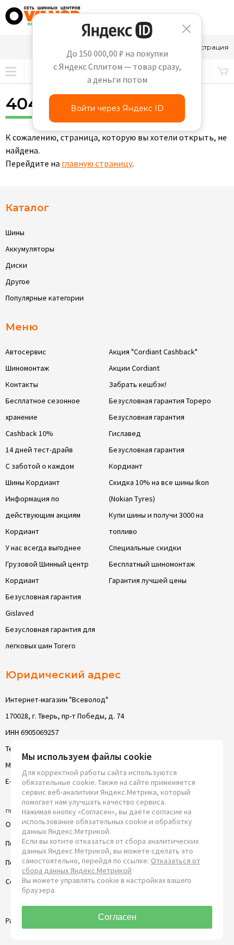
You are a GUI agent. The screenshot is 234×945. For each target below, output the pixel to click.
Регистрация (206, 47)
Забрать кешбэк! (138, 384)
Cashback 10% (29, 433)
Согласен (117, 917)
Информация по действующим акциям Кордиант (43, 515)
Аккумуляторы (29, 249)
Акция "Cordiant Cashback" (153, 352)
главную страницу (96, 163)
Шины (14, 232)
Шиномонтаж (27, 368)
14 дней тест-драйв (39, 450)
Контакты (21, 384)
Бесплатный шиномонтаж (152, 564)
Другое (17, 281)
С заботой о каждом (39, 466)
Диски (16, 265)
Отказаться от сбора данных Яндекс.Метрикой (111, 865)
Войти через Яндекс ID (117, 108)
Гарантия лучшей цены (148, 580)
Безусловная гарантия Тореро (160, 401)
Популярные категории (44, 298)
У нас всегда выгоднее (43, 548)
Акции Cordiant (134, 368)
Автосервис (25, 352)
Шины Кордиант (32, 482)
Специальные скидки (145, 548)
